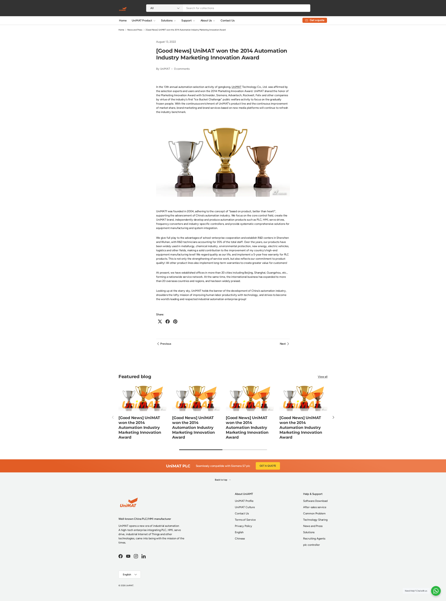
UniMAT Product (142, 20)
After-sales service (314, 507)
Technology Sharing (315, 519)
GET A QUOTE (268, 465)
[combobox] (228, 8)
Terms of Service (245, 519)
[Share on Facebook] (167, 321)
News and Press (134, 30)
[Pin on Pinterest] (175, 321)
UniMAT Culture (245, 507)
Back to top (221, 479)
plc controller (311, 544)
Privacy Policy (243, 526)
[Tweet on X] (160, 321)
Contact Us (227, 20)
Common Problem (314, 513)
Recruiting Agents (314, 538)
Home (122, 20)
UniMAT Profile (244, 501)
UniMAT (236, 87)
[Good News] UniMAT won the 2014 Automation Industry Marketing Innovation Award (186, 30)
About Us (206, 20)
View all (323, 376)
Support (186, 20)
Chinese (240, 538)
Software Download (315, 501)
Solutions (166, 20)
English (239, 532)
